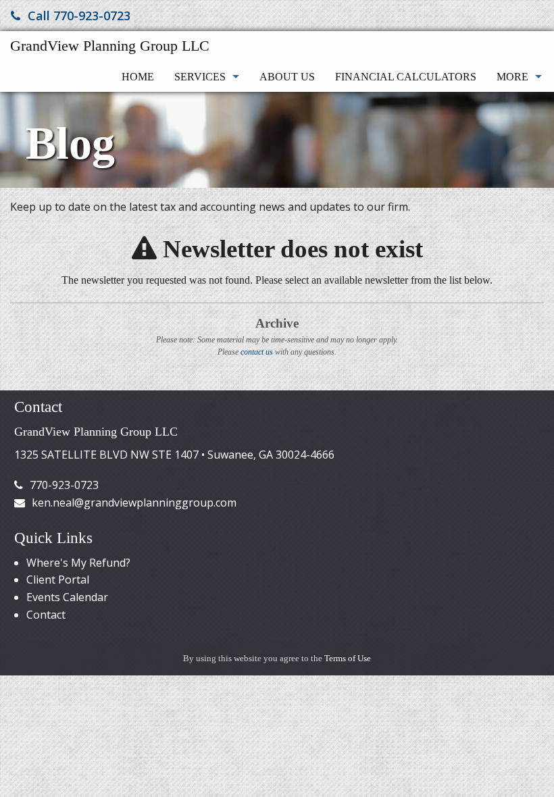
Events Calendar (67, 597)
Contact (46, 614)
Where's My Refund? (78, 562)
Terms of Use (347, 658)
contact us (257, 352)
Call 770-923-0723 (79, 15)
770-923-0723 (64, 485)
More (512, 76)
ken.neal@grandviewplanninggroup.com (134, 502)
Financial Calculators (405, 76)
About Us (287, 76)
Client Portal (57, 579)
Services (200, 76)
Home (138, 76)
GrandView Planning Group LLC (109, 45)
